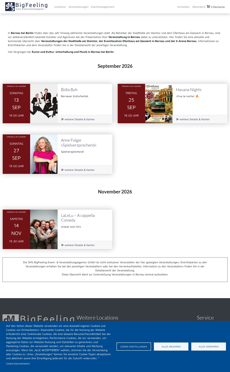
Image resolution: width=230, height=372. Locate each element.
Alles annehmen (209, 346)
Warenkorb (198, 6)
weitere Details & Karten (79, 119)
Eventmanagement (102, 6)
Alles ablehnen (171, 346)
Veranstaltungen (78, 6)
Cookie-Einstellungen (133, 346)
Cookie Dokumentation (18, 363)
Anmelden (183, 6)
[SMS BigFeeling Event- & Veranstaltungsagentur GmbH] (26, 6)
